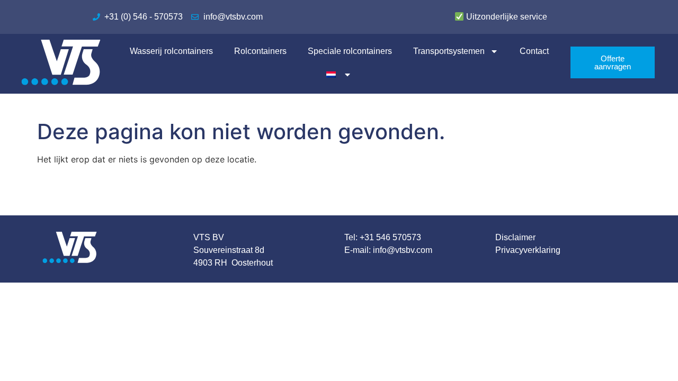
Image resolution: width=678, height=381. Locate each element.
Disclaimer (515, 237)
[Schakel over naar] (339, 75)
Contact (534, 51)
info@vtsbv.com (402, 250)
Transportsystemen (449, 51)
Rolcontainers (260, 51)
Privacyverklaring (527, 250)
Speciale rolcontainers (350, 51)
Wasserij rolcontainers (171, 51)
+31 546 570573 (390, 237)
